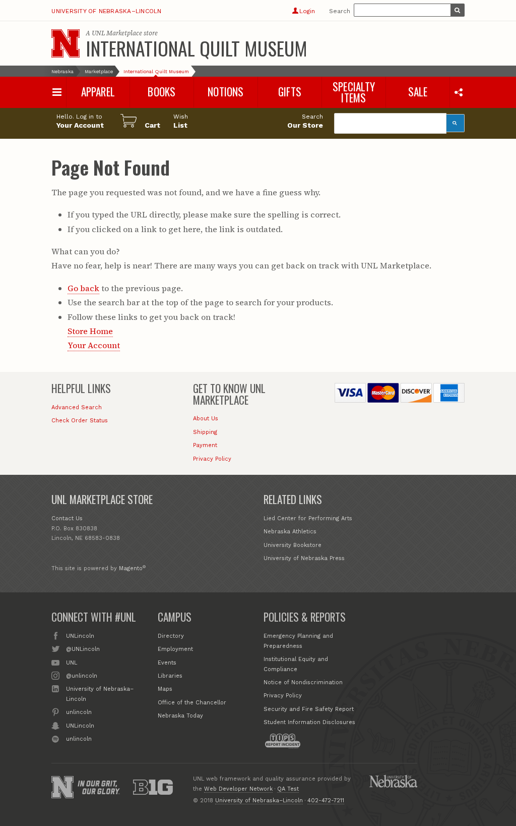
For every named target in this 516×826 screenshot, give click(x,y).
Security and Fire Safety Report (309, 709)
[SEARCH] (457, 10)
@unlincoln (81, 676)
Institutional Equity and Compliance (296, 664)
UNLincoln (80, 636)
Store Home (90, 331)
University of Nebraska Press (304, 558)
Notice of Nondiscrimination (303, 682)
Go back (83, 288)
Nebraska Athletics (290, 531)
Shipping (205, 432)
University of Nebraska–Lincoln (106, 11)
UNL (71, 662)
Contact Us (67, 518)
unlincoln (78, 712)
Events (167, 662)
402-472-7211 (325, 800)
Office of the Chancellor (192, 702)
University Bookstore (292, 545)
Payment (205, 445)
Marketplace (99, 71)
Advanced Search (76, 407)
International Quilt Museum (196, 48)
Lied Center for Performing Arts (308, 518)
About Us (205, 418)
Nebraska (62, 71)
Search (339, 11)
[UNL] (65, 43)
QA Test (288, 789)
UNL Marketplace (117, 33)
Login (307, 11)
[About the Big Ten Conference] (153, 787)
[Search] (455, 123)
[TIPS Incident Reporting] (283, 741)
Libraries (170, 676)
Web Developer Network (238, 789)
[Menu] (56, 92)
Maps (165, 689)
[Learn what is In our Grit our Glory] (99, 787)
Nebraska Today (180, 715)
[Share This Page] (458, 92)
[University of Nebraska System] (393, 781)
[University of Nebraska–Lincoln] (62, 787)
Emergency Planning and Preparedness (298, 641)
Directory (171, 636)
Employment (175, 649)
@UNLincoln (82, 649)
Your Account (94, 345)
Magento (131, 568)
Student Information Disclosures (309, 722)
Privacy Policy (212, 459)
